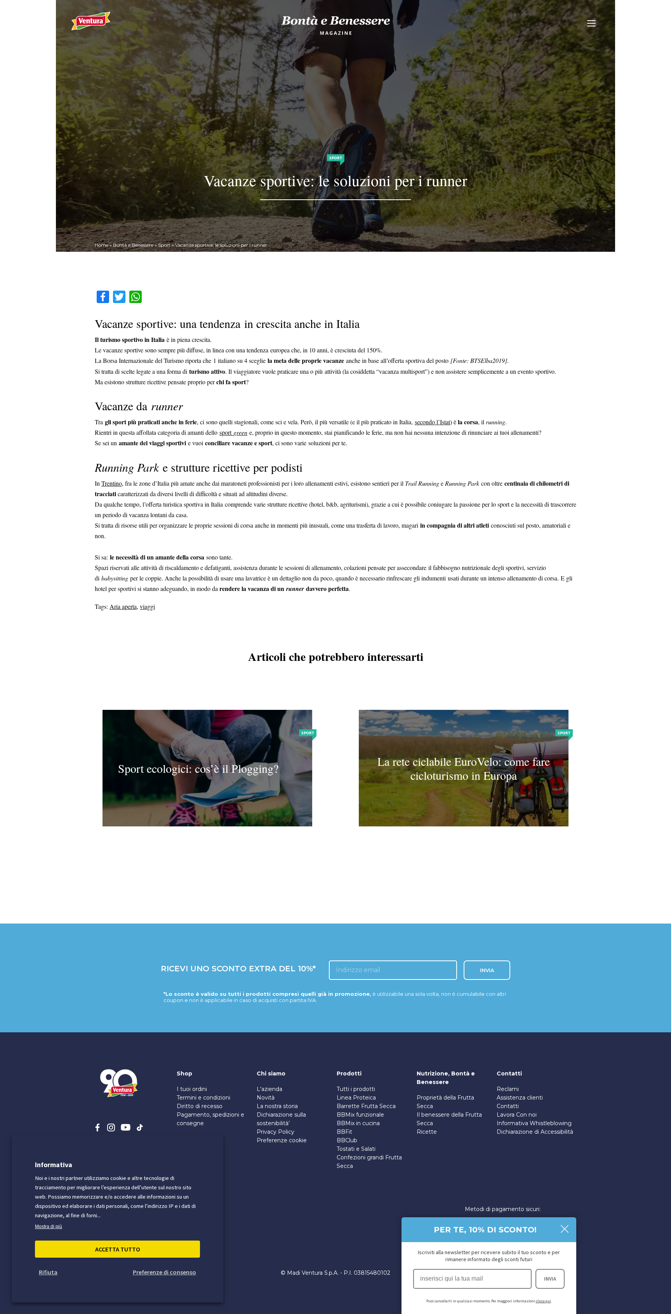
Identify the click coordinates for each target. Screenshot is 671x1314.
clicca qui (543, 1301)
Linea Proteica (356, 1097)
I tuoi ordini (192, 1089)
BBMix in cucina (358, 1123)
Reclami (508, 1089)
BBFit (344, 1131)
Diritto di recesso (200, 1106)
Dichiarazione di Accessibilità (535, 1131)
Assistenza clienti (520, 1097)
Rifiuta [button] (48, 1272)
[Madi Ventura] (90, 25)
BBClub (347, 1140)
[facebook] (97, 1127)
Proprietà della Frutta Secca (445, 1102)
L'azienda (269, 1089)
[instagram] (111, 1127)
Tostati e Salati (356, 1148)
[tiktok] (140, 1127)
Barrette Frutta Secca (366, 1106)
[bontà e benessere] (335, 36)
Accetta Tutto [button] (117, 1249)
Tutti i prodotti (356, 1089)
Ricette (427, 1131)
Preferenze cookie (282, 1140)
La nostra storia (277, 1106)
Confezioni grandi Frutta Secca (369, 1161)
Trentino (111, 483)
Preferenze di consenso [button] (164, 1272)
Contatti (508, 1106)
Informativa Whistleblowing (534, 1123)
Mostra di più (48, 1226)
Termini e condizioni (203, 1097)
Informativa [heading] (53, 1164)
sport (233, 432)
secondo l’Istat (432, 422)
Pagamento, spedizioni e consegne (210, 1119)
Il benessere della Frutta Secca (449, 1119)
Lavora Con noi (517, 1114)
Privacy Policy (275, 1131)
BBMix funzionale (360, 1114)
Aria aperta (123, 606)
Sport (164, 245)
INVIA (550, 1279)
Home (101, 245)
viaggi (147, 606)
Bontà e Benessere (133, 245)
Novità (266, 1097)
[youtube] (125, 1127)
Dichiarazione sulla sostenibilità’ (281, 1119)
